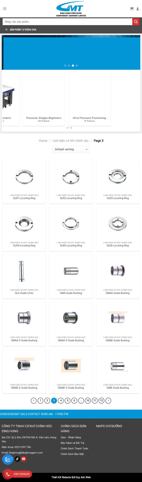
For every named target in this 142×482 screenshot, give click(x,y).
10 (87, 400)
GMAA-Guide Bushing (118, 293)
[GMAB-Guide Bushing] (117, 318)
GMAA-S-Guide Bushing (24, 340)
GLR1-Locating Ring (24, 198)
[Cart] (132, 8)
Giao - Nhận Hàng (71, 437)
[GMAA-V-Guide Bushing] (71, 318)
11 (94, 400)
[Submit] (135, 21)
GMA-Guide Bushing (71, 293)
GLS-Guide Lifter (24, 293)
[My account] (137, 8)
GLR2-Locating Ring (71, 198)
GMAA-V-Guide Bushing (71, 340)
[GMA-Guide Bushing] (71, 271)
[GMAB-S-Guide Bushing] (24, 365)
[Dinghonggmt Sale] (71, 8)
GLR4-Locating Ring (24, 245)
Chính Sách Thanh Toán (74, 448)
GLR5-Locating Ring (71, 245)
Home (43, 140)
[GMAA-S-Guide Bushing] (24, 318)
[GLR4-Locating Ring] (24, 223)
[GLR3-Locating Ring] (117, 176)
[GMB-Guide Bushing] (117, 365)
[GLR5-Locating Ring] (71, 223)
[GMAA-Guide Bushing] (117, 271)
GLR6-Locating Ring (118, 245)
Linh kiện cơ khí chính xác (70, 140)
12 (101, 400)
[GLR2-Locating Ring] (71, 176)
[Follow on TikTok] (17, 459)
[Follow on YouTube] (23, 459)
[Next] (133, 52)
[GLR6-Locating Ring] (117, 223)
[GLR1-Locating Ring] (24, 176)
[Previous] (9, 52)
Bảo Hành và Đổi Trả (72, 443)
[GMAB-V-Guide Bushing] (71, 365)
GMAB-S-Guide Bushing (24, 387)
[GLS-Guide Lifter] (24, 271)
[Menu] (5, 8)
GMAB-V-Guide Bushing (71, 387)
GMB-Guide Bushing (118, 387)
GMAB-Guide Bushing (118, 340)
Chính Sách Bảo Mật (72, 454)
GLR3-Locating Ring (118, 198)
